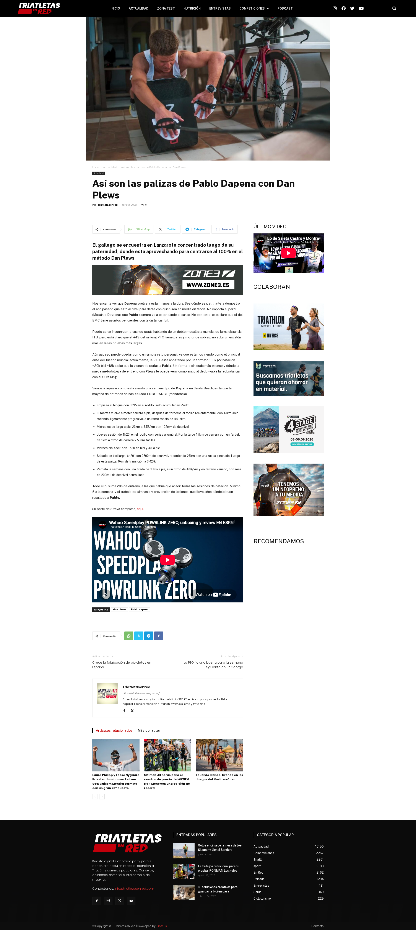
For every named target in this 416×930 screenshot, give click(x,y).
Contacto (318, 926)
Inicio (95, 167)
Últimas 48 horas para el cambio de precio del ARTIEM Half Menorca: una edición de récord (167, 781)
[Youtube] (131, 901)
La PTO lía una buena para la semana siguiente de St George (213, 664)
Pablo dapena (139, 609)
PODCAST (285, 8)
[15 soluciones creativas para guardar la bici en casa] (184, 892)
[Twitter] (138, 635)
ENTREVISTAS (220, 8)
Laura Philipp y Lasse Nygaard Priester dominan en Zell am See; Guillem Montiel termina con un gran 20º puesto (116, 781)
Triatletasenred (108, 204)
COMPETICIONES (252, 8)
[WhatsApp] (128, 635)
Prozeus (162, 926)
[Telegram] (148, 635)
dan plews (119, 609)
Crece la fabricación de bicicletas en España (121, 664)
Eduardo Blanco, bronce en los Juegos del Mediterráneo (219, 777)
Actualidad (110, 167)
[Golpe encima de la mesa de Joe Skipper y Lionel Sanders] (184, 850)
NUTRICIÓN (192, 8)
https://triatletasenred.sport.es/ (140, 693)
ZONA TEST (166, 8)
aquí (140, 509)
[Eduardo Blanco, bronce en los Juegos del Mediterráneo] (219, 755)
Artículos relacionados (114, 730)
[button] (394, 8)
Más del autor (149, 730)
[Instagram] (108, 901)
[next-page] (102, 796)
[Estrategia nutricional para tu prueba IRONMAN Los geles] (184, 871)
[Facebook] (158, 635)
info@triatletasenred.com (134, 888)
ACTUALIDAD (138, 8)
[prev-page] (95, 796)
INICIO (115, 8)
